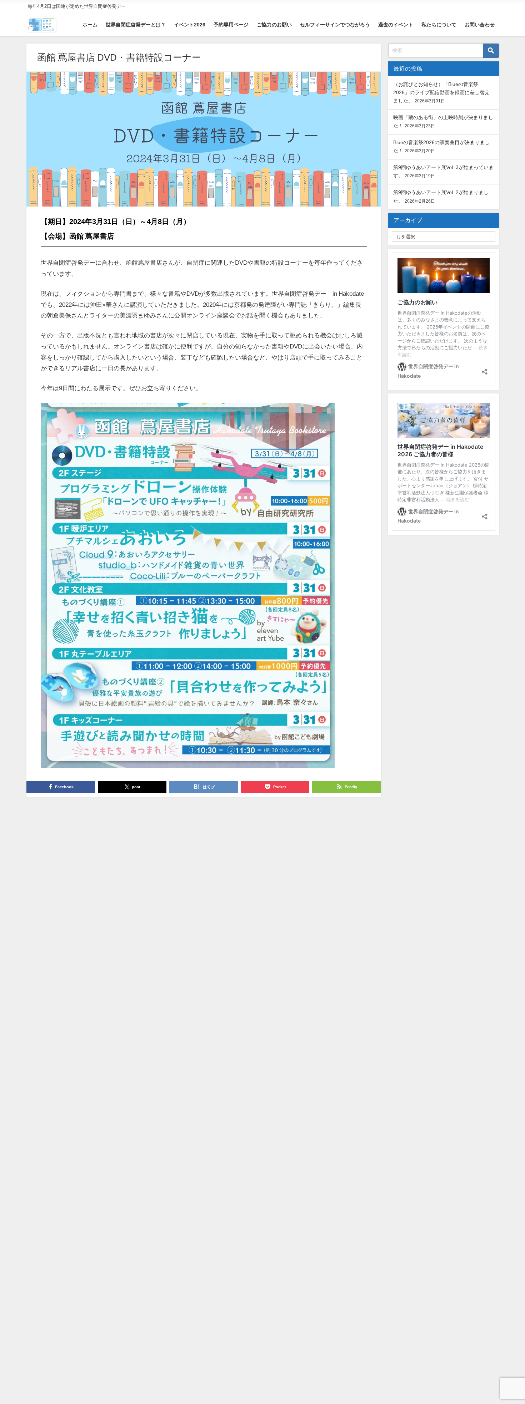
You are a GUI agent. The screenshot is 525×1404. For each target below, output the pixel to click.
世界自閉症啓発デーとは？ (136, 24)
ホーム (90, 24)
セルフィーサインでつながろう (335, 24)
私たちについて (438, 24)
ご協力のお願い (274, 24)
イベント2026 (189, 24)
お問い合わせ (480, 24)
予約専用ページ (231, 24)
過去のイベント (395, 24)
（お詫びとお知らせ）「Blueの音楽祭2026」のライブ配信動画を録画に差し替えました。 (441, 92)
